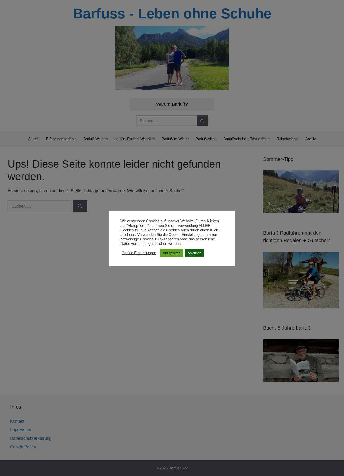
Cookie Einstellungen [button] (139, 253)
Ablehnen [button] (194, 253)
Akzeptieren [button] (171, 253)
